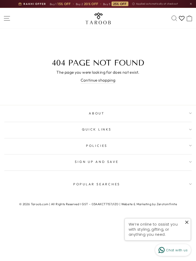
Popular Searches (96, 184)
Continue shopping (98, 80)
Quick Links (96, 129)
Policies (96, 145)
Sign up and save (96, 162)
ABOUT (97, 113)
